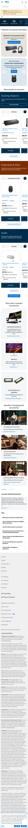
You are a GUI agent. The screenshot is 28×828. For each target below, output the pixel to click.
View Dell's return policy (9, 431)
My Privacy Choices (6, 614)
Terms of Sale (5, 606)
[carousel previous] (4, 72)
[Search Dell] (25, 6)
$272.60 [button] (5, 136)
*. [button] (11, 455)
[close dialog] (26, 11)
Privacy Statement (6, 610)
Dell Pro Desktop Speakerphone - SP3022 (10, 264)
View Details (11, 150)
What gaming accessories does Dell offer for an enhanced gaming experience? (13, 531)
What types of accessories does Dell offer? (13, 517)
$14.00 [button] (4, 205)
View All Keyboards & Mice (14, 224)
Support (3, 560)
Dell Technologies (6, 593)
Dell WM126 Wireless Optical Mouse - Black (9, 196)
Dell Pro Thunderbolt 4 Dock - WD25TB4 (10, 129)
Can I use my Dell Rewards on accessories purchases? (12, 542)
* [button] (23, 428)
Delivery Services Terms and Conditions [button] (9, 142)
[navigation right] (25, 111)
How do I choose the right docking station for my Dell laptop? (13, 537)
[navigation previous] (2, 111)
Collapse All (11, 489)
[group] (14, 72)
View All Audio (14, 290)
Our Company (4, 580)
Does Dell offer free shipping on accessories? (10, 548)
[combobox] (14, 7)
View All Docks (14, 156)
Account (3, 556)
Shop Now (14, 71)
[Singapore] (2, 17)
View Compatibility (14, 104)
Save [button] (8, 205)
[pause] (11, 84)
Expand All (3, 489)
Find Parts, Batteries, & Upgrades (13, 398)
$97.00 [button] (4, 272)
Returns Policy (14, 679)
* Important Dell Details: (7, 633)
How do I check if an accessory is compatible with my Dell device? (13, 522)
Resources (4, 587)
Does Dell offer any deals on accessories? (12, 527)
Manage (2, 826)
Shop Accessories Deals (14, 42)
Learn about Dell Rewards (10, 457)
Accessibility (4, 624)
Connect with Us (5, 564)
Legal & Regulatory (6, 621)
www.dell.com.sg (7, 640)
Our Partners (4, 584)
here (20, 784)
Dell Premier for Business (8, 597)
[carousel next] (24, 72)
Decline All (17, 826)
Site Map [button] (3, 567)
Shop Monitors (13, 367)
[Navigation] (2, 2)
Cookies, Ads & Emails (7, 617)
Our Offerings (4, 577)
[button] (22, 2)
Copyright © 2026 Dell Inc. (8, 603)
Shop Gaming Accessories (13, 336)
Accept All (24, 826)
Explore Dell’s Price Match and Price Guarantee (12, 483)
